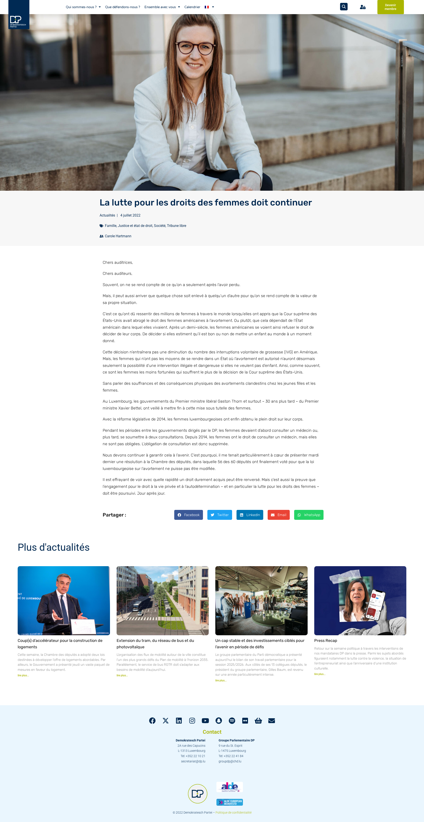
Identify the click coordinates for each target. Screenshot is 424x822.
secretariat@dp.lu (193, 761)
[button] (188, 515)
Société (159, 226)
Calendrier (192, 7)
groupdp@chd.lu (230, 761)
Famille (110, 226)
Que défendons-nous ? (122, 7)
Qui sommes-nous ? (81, 7)
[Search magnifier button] (344, 6)
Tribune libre (176, 226)
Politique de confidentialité (234, 812)
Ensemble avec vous (160, 7)
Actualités (107, 215)
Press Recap (325, 640)
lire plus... (23, 675)
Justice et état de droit (135, 226)
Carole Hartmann (118, 236)
